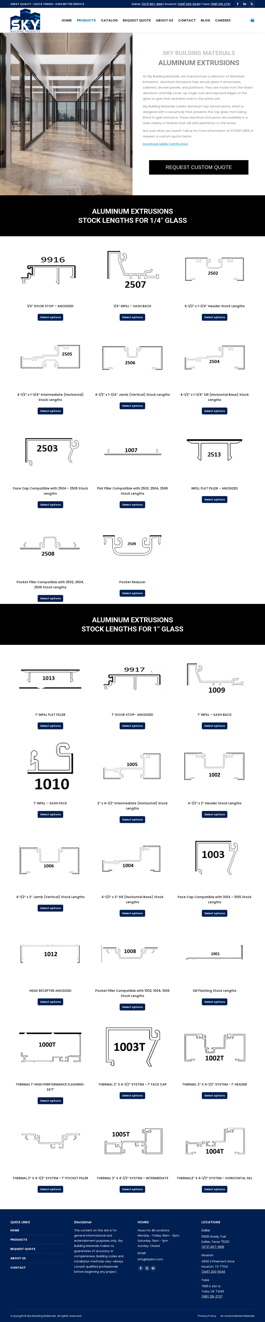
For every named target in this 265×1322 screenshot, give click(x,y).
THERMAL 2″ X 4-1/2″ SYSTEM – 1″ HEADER (214, 1084)
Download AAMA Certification (165, 144)
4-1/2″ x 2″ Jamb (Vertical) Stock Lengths (50, 897)
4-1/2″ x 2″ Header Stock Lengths (215, 803)
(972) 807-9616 (152, 4)
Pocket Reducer (132, 582)
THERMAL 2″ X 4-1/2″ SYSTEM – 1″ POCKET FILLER (50, 1178)
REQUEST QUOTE (22, 1249)
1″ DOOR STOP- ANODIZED (132, 715)
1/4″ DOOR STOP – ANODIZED (50, 306)
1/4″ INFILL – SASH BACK (132, 306)
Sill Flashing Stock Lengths (214, 991)
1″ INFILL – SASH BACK (215, 715)
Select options (50, 317)
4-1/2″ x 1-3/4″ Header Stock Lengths (214, 306)
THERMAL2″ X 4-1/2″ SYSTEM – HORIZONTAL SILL (214, 1178)
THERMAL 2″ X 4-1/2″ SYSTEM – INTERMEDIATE (132, 1178)
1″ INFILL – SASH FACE (50, 803)
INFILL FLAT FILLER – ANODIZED (214, 488)
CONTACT (18, 1268)
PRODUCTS (18, 1240)
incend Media (233, 1316)
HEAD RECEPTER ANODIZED (50, 991)
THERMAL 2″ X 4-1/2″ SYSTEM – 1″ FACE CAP (132, 1084)
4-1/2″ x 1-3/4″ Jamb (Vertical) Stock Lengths (132, 394)
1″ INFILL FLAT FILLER (50, 715)
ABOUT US (18, 1258)
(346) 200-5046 (188, 4)
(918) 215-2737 (221, 4)
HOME (14, 1230)
